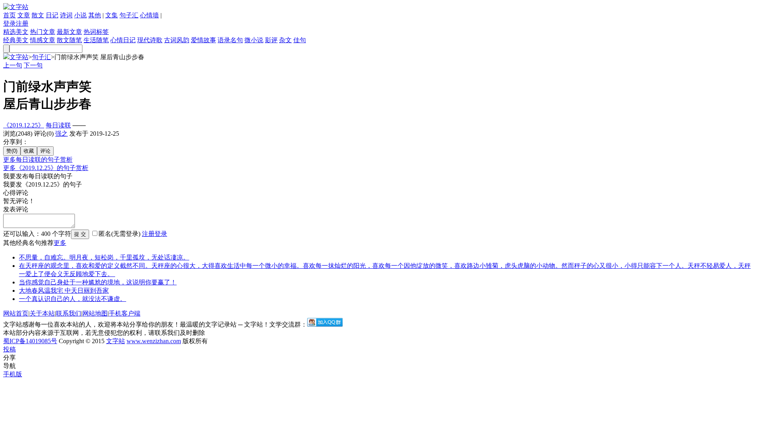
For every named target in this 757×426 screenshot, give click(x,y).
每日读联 (58, 125)
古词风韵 (176, 40)
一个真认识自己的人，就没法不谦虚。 (72, 298)
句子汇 (128, 15)
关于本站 (42, 313)
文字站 (18, 57)
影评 (271, 40)
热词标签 (96, 31)
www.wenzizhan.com (154, 341)
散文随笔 (69, 40)
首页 (9, 15)
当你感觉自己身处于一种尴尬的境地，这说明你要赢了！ (98, 282)
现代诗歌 (149, 40)
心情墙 (149, 15)
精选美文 (15, 31)
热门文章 (42, 31)
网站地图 (95, 313)
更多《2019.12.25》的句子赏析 (45, 167)
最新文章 (69, 31)
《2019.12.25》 (23, 125)
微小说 (253, 40)
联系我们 (68, 313)
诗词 (66, 15)
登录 (9, 23)
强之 (61, 133)
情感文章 (42, 40)
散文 (38, 15)
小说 (80, 15)
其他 (94, 15)
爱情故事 (203, 40)
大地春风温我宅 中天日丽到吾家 (64, 290)
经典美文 (15, 40)
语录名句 (230, 40)
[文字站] (15, 7)
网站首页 (15, 313)
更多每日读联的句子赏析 (38, 159)
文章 (23, 15)
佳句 (299, 40)
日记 (52, 15)
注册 (22, 23)
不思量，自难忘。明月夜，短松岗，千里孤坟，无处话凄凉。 (104, 257)
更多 (60, 242)
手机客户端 (124, 313)
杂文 (285, 40)
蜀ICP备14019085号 (30, 341)
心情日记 (123, 40)
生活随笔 (96, 40)
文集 (111, 15)
